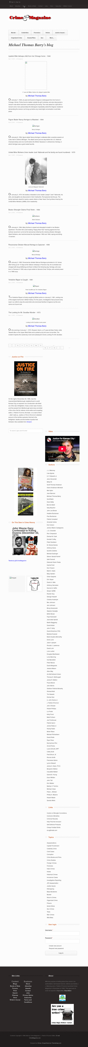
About (11, 6)
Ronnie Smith (51, 757)
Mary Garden (51, 574)
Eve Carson (50, 525)
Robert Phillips (51, 708)
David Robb (50, 737)
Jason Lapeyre (51, 642)
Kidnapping (50, 889)
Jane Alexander (52, 479)
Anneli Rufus (51, 746)
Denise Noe (50, 697)
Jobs (28, 993)
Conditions (28, 1002)
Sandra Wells (51, 800)
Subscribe (58, 6)
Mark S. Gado (51, 571)
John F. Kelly (51, 628)
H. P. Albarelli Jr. (52, 476)
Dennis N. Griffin (52, 588)
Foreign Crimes (51, 863)
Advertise (17, 6)
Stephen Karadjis (52, 611)
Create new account (55, 946)
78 (54, 348)
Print (15, 990)
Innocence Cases (52, 877)
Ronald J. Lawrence (53, 645)
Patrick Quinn (51, 723)
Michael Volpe (51, 789)
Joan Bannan (51, 493)
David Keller (51, 625)
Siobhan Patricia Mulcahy (55, 688)
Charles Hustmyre (52, 599)
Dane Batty (50, 502)
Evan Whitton (51, 777)
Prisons (49, 903)
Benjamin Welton (52, 769)
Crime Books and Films (54, 857)
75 (40, 345)
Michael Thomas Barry (37, 95)
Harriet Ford (50, 565)
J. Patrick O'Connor (53, 703)
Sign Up (18, 2)
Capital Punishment (53, 846)
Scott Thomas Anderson (54, 485)
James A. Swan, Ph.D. (54, 766)
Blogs (24, 6)
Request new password (56, 948)
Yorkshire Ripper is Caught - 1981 (20, 280)
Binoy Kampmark (52, 608)
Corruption (50, 854)
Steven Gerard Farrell (53, 556)
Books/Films (31, 38)
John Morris (50, 686)
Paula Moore (51, 683)
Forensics (37, 33)
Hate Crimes (51, 869)
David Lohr (50, 648)
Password (49, 938)
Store (51, 6)
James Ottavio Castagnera (55, 528)
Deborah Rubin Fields (54, 562)
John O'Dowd (51, 706)
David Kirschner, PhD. (53, 631)
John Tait (49, 780)
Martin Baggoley (52, 622)
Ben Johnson (51, 602)
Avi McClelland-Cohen (54, 674)
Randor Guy (50, 594)
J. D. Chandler (51, 531)
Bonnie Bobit (51, 505)
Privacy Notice (28, 995)
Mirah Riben (51, 731)
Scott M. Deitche (52, 551)
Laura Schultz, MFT (53, 749)
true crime (60, 991)
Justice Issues (59, 32)
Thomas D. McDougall (54, 677)
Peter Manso (51, 663)
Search (15, 993)
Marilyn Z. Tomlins (52, 786)
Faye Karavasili (51, 617)
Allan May (50, 671)
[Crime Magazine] (30, 20)
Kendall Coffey (51, 539)
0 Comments (19, 59)
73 (31, 345)
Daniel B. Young (52, 774)
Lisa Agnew (50, 473)
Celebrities (25, 33)
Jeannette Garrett (52, 620)
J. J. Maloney (51, 470)
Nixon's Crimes (51, 897)
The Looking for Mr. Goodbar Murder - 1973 (24, 312)
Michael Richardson (53, 734)
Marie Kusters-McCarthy (54, 637)
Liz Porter (50, 711)
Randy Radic (51, 729)
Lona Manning (51, 657)
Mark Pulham (51, 717)
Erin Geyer (50, 579)
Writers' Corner (67, 6)
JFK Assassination (52, 883)
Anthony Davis (51, 548)
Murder (12, 32)
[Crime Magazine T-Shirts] (34, 584)
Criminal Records (52, 819)
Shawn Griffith (51, 591)
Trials (48, 912)
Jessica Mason (51, 668)
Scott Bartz (50, 499)
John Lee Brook (52, 510)
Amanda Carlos (52, 522)
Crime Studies (51, 860)
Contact (40, 6)
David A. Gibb (51, 582)
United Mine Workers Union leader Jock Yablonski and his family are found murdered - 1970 (41, 152)
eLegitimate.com (52, 830)
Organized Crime (16, 38)
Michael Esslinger (52, 553)
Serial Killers (51, 906)
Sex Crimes (50, 909)
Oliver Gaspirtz (51, 576)
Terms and (28, 1000)
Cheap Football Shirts (53, 827)
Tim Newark (50, 694)
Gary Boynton (51, 508)
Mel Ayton (50, 490)
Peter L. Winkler (52, 792)
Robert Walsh (51, 797)
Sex (42, 38)
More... (50, 37)
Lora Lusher (50, 651)
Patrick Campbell (52, 519)
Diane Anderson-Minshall (55, 487)
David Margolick (52, 665)
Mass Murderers (52, 892)
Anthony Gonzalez (52, 585)
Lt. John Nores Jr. (52, 700)
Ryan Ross (50, 740)
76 (45, 348)
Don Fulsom (50, 568)
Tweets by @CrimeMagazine (17, 560)
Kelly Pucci (50, 714)
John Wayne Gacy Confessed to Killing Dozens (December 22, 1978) (25, 531)
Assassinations (51, 843)
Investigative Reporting (54, 880)
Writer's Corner (15, 1000)
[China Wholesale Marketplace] (16, 584)
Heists (48, 33)
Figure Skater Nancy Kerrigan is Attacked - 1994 (26, 119)
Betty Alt (49, 482)
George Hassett (52, 597)
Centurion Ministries (53, 816)
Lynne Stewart (51, 763)
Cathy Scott (50, 752)
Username (49, 930)
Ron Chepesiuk (52, 533)
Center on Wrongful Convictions (57, 813)
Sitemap (15, 995)
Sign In (13, 2)
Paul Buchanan (51, 516)
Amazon (29, 422)
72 (27, 345)
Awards (28, 988)
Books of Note (32, 6)
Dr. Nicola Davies (52, 545)
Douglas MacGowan (53, 654)
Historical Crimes (52, 874)
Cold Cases (50, 851)
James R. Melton (52, 680)
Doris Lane (50, 640)
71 (22, 345)
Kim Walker (50, 783)
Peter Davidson (51, 542)
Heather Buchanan (53, 513)
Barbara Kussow (52, 634)
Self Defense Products (54, 824)
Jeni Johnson (51, 605)
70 (17, 345)
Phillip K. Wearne (52, 795)
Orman (39, 1043)
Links (46, 6)
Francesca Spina (52, 760)
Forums (15, 988)
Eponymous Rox (52, 743)
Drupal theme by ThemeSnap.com (51, 1043)
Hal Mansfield (51, 660)
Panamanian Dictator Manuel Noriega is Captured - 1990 (29, 244)
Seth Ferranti (51, 559)
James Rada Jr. (51, 726)
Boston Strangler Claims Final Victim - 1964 (24, 209)
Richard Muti (51, 691)
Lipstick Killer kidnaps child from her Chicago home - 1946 (29, 56)
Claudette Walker (52, 772)
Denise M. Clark (52, 536)
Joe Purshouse (51, 720)
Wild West (50, 917)
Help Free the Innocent (54, 822)
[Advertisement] (43, 25)
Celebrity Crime (52, 849)
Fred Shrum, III (51, 754)
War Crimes (50, 915)
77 (50, 348)
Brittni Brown (51, 614)
